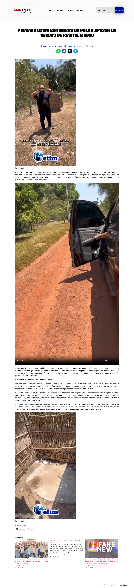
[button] (58, 51)
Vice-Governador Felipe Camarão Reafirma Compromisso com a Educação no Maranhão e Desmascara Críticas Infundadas (101, 561)
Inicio (51, 10)
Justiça (70, 10)
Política (60, 10)
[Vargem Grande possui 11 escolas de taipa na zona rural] (67, 548)
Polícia (80, 10)
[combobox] (105, 10)
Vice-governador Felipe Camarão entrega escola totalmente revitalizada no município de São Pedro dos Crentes (31, 561)
